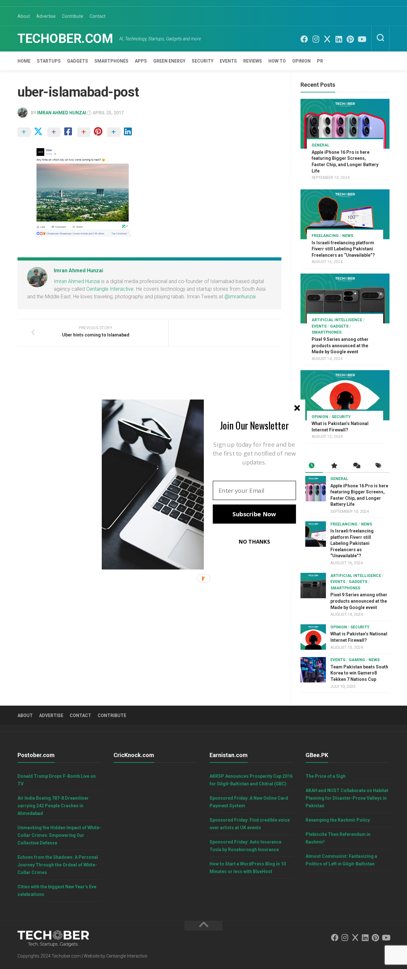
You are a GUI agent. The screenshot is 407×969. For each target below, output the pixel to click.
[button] (254, 425)
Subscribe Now (254, 514)
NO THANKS (254, 541)
